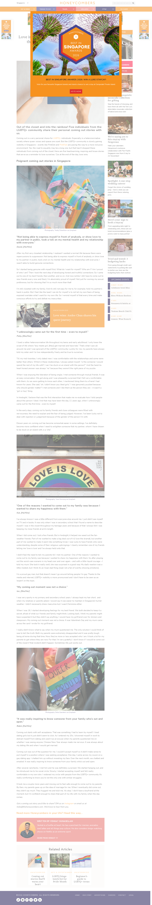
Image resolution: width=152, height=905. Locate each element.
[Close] (120, 13)
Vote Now (76, 91)
